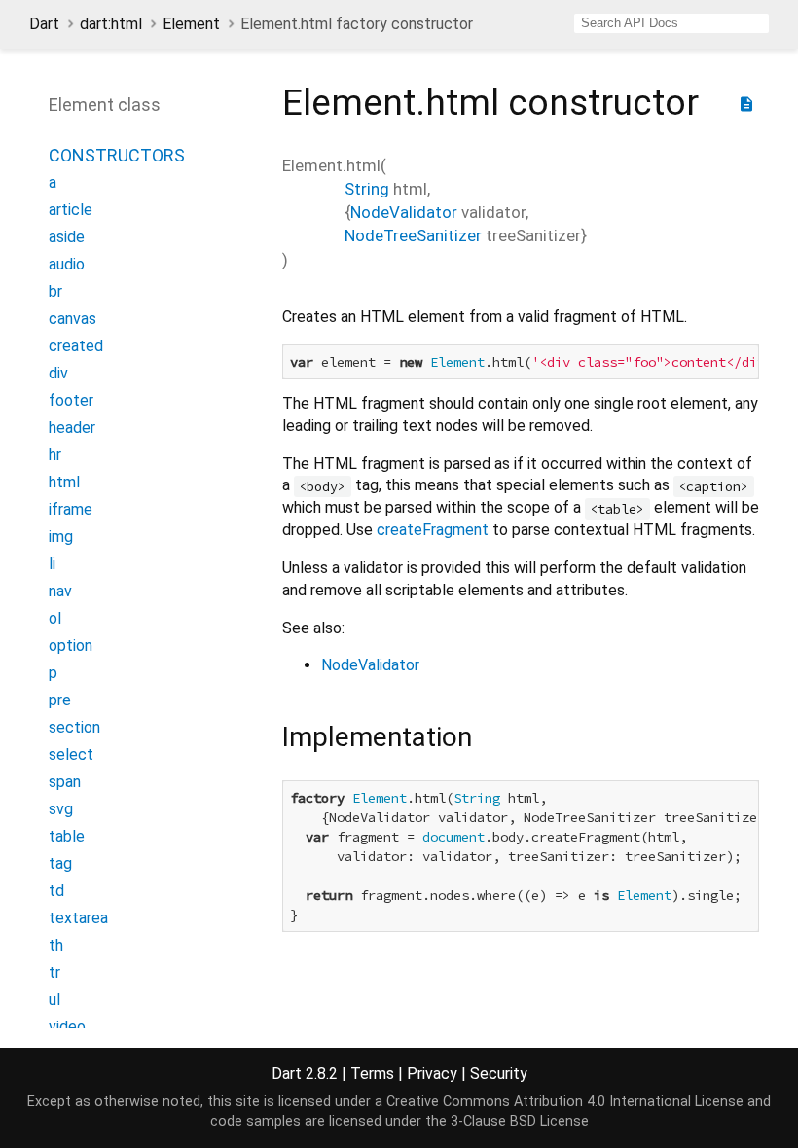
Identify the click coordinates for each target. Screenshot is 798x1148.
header (72, 427)
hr (55, 455)
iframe (70, 509)
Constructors (117, 155)
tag (60, 863)
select (71, 754)
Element (191, 24)
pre (60, 700)
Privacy (432, 1073)
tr (54, 972)
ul (54, 999)
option (70, 645)
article (70, 209)
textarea (78, 918)
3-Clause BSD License (520, 1121)
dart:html (111, 24)
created (76, 346)
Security (498, 1073)
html (64, 482)
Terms (372, 1073)
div (58, 373)
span (65, 781)
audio (67, 264)
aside (67, 237)
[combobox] (671, 23)
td (56, 890)
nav (60, 591)
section (74, 727)
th (56, 945)
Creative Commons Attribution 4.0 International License (565, 1102)
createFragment (433, 529)
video (67, 1027)
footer (71, 400)
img (61, 536)
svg (61, 809)
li (52, 564)
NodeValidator (403, 212)
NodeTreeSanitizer (413, 235)
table (67, 836)
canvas (72, 318)
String (367, 188)
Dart (44, 24)
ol (55, 618)
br (55, 291)
